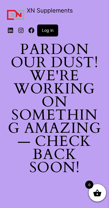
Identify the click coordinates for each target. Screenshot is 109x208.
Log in (47, 30)
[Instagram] (20, 30)
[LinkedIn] (10, 30)
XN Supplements (50, 10)
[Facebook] (31, 30)
